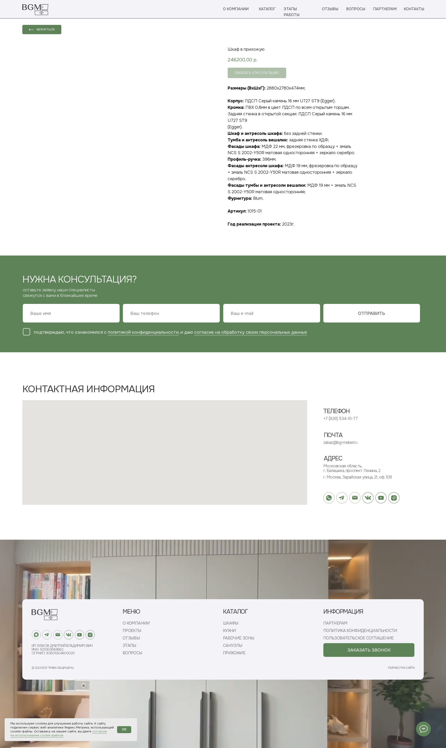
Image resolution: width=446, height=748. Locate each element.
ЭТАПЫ (129, 645)
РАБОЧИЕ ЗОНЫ (238, 638)
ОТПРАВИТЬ (371, 313)
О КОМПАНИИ (236, 9)
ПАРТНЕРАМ (385, 9)
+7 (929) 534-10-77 (340, 418)
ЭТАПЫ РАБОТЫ (291, 12)
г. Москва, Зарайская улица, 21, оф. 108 (357, 477)
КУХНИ (229, 630)
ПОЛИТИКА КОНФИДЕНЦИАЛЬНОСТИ (360, 630)
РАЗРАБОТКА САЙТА (401, 667)
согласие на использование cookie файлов (58, 733)
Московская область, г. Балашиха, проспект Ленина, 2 (351, 468)
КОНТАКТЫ (414, 9)
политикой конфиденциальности (143, 332)
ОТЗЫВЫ (330, 9)
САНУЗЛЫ (233, 645)
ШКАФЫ (231, 623)
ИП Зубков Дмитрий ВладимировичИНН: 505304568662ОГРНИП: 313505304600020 (62, 649)
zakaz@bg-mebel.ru (340, 442)
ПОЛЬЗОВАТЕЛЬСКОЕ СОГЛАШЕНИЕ (358, 638)
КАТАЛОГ (267, 9)
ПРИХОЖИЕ (234, 653)
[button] (368, 650)
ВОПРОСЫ (355, 9)
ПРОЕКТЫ (132, 630)
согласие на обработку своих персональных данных (250, 332)
